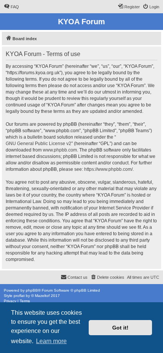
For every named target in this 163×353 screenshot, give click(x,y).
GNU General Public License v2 (38, 143)
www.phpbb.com (60, 150)
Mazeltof (42, 296)
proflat (19, 296)
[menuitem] (11, 6)
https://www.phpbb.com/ (108, 169)
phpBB (32, 290)
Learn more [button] (51, 341)
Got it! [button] (120, 328)
